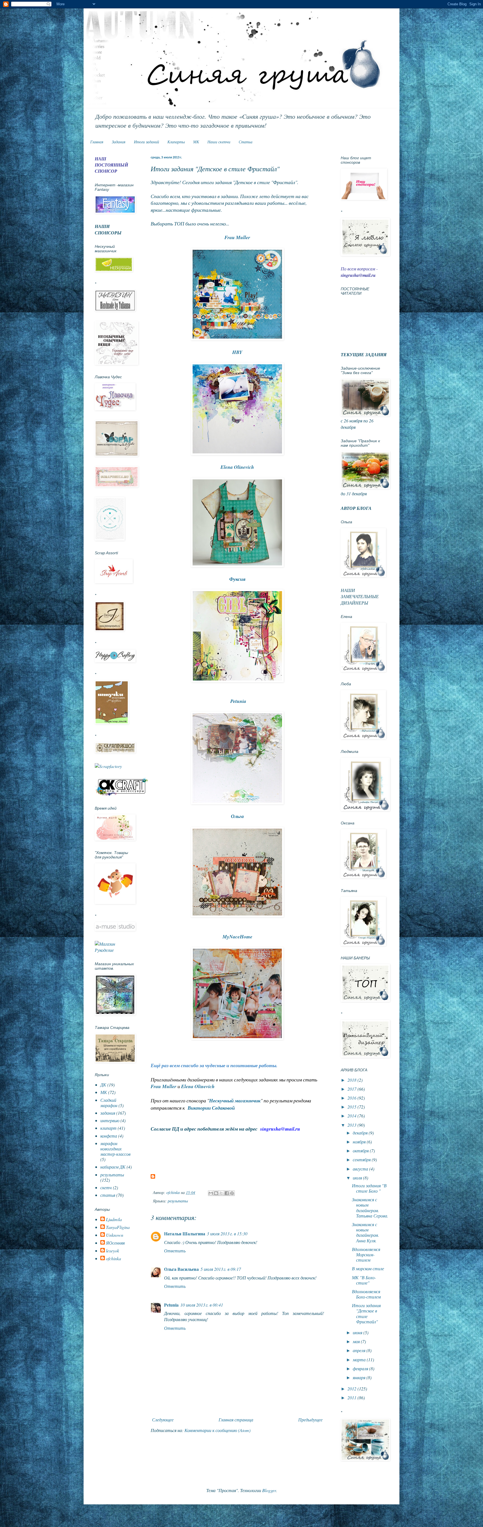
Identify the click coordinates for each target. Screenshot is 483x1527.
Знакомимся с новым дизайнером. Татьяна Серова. (370, 1208)
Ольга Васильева (181, 1269)
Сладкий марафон (108, 1102)
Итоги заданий (146, 141)
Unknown (114, 1235)
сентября (362, 1159)
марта (360, 1359)
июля (358, 1178)
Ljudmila (114, 1219)
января (359, 1377)
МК (196, 141)
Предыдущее (310, 1420)
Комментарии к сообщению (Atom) (217, 1430)
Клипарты (176, 141)
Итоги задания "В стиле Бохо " (369, 1188)
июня (358, 1332)
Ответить (175, 1251)
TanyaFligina (118, 1227)
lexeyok (112, 1251)
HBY (237, 352)
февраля (361, 1368)
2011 (352, 1397)
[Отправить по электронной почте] (211, 1193)
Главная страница (236, 1420)
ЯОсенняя (115, 1243)
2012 (352, 1389)
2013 (352, 1125)
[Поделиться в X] (221, 1193)
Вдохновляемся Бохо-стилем (366, 1294)
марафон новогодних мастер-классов (115, 1148)
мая (357, 1341)
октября (361, 1150)
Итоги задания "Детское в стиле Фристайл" (366, 1313)
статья (107, 1195)
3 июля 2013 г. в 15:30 (227, 1233)
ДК (103, 1085)
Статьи (245, 141)
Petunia (171, 1305)
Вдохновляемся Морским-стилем (366, 1254)
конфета (108, 1136)
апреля (359, 1350)
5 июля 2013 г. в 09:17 (220, 1269)
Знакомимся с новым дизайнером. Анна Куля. (365, 1232)
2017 (352, 1089)
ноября (360, 1142)
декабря (361, 1133)
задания (107, 1113)
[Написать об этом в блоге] (216, 1193)
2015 (352, 1107)
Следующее (163, 1420)
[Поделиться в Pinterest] (232, 1193)
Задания (119, 141)
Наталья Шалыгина (184, 1233)
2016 (352, 1098)
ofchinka (113, 1258)
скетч (106, 1187)
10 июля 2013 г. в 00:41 (201, 1305)
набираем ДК (113, 1167)
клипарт (108, 1128)
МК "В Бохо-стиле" (364, 1280)
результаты (178, 1200)
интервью (109, 1120)
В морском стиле (368, 1268)
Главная (96, 141)
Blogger (269, 1490)
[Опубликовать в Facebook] (226, 1193)
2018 (352, 1080)
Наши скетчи (218, 141)
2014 (352, 1116)
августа (361, 1169)
